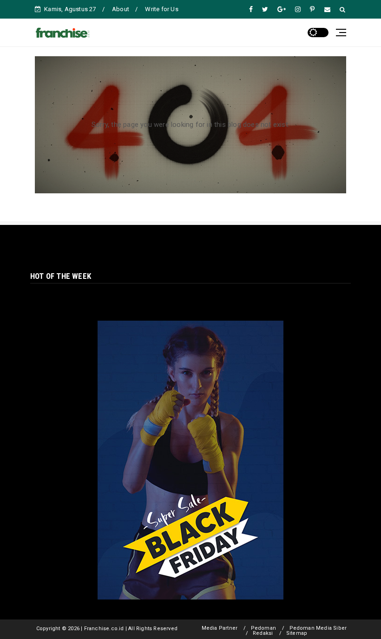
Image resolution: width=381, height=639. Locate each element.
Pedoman (263, 628)
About (120, 9)
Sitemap (296, 633)
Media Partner (220, 628)
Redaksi (263, 633)
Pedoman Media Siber (318, 628)
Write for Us (161, 9)
